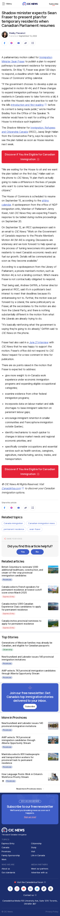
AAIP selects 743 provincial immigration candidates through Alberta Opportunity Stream (29, 672)
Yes (23, 551)
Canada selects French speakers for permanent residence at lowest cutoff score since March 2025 (22, 589)
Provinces (7, 579)
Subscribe (54, 4)
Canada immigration (13, 523)
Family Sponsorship (11, 855)
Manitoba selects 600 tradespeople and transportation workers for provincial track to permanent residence (20, 758)
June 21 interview (38, 342)
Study (33, 847)
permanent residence (14, 529)
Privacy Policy (52, 911)
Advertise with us (39, 872)
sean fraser (34, 529)
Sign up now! (30, 817)
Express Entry (8, 597)
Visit (33, 851)
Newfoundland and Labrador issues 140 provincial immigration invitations (22, 724)
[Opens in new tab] (10, 888)
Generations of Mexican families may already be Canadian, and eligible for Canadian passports (27, 644)
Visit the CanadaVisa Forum (30, 882)
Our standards (8, 872)
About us (6, 868)
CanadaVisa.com (11, 488)
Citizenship (7, 649)
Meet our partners (39, 868)
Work (4, 859)
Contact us (28, 895)
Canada (5, 847)
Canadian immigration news (41, 523)
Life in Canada (38, 855)
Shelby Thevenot (17, 33)
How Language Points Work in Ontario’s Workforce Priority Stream (22, 775)
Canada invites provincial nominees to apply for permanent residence (21, 622)
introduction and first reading (27, 104)
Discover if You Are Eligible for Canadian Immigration (30, 157)
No (37, 551)
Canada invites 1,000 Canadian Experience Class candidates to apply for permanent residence (21, 606)
